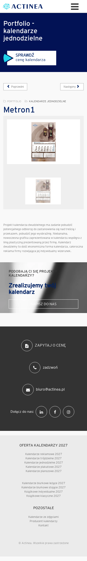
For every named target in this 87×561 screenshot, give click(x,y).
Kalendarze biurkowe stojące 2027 (43, 487)
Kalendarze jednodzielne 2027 (43, 462)
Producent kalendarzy (44, 521)
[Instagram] (70, 411)
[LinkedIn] (42, 411)
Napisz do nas (43, 304)
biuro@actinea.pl (50, 389)
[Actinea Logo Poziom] (23, 6)
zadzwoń (50, 367)
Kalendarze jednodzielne (47, 101)
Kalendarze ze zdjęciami (43, 517)
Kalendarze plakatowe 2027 (44, 466)
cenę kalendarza (31, 57)
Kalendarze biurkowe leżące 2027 (43, 483)
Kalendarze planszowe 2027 (44, 471)
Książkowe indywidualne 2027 (43, 491)
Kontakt (43, 525)
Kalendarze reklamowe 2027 (43, 454)
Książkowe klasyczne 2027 (43, 495)
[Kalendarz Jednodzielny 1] (43, 141)
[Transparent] (43, 191)
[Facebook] (56, 411)
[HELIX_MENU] (75, 6)
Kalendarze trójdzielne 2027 (43, 458)
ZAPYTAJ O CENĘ (50, 345)
